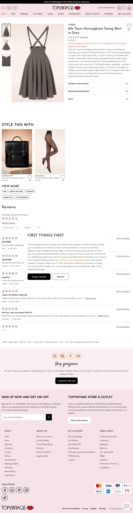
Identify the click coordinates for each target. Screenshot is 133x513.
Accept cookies (39, 276)
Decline (60, 276)
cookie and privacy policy (72, 260)
